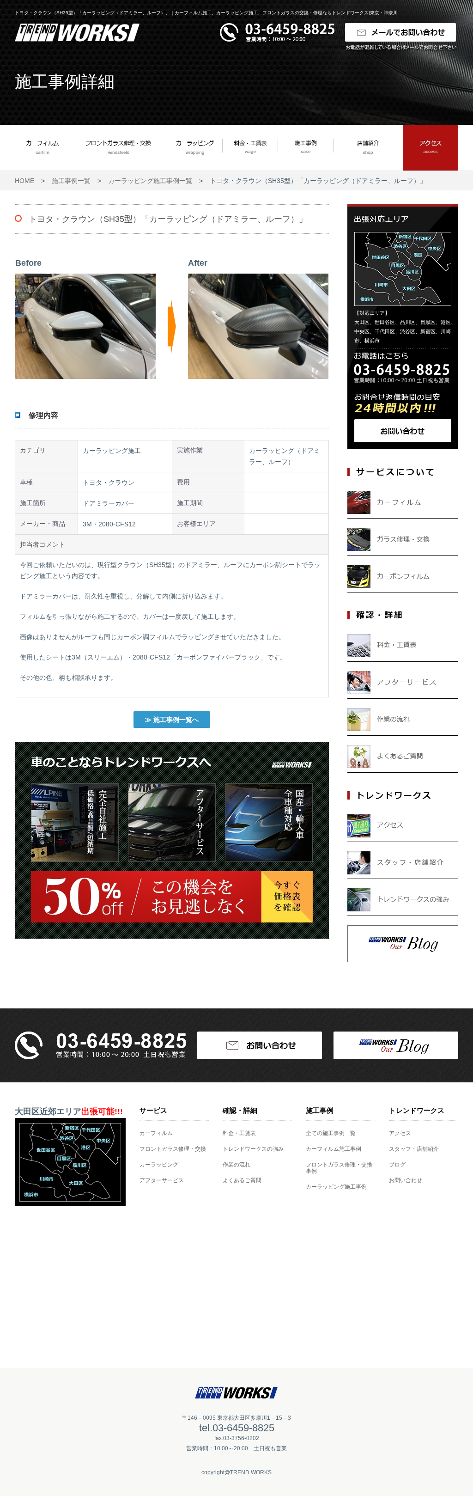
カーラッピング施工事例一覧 (150, 180)
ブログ (397, 1164)
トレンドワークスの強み (253, 1149)
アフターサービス (161, 1180)
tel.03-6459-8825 (236, 1428)
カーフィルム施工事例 (333, 1149)
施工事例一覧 (71, 180)
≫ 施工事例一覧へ (172, 719)
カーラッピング (158, 1164)
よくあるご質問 (242, 1180)
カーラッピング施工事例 (336, 1187)
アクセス (400, 1133)
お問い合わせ (405, 1180)
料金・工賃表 (239, 1133)
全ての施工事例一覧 (331, 1133)
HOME (24, 180)
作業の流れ (236, 1164)
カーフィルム (156, 1133)
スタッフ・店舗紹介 (414, 1149)
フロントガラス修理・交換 (172, 1149)
